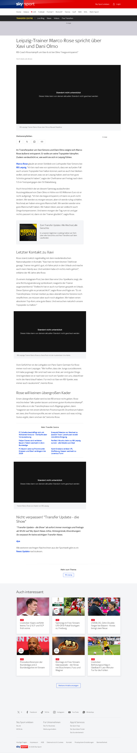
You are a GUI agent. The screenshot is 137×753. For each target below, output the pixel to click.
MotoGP (59, 12)
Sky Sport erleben (102, 4)
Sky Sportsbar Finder (77, 729)
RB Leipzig (21, 167)
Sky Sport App (75, 726)
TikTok (47, 712)
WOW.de (19, 729)
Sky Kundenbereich (77, 732)
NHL (85, 12)
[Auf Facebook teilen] (19, 142)
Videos (26, 12)
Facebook (33, 712)
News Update (23, 551)
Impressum (34, 742)
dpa (18, 541)
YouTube (75, 712)
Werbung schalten (49, 729)
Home (18, 12)
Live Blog (40, 18)
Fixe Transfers (67, 18)
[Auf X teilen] (27, 142)
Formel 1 (50, 12)
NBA (80, 12)
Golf (74, 12)
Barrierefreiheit (102, 742)
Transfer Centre (24, 18)
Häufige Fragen (21, 742)
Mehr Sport (94, 12)
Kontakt (69, 742)
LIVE (34, 12)
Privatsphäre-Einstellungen (84, 742)
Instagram (60, 712)
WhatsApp (90, 712)
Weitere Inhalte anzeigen (68, 685)
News (49, 18)
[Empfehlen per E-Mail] (42, 142)
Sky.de (18, 726)
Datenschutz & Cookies (55, 742)
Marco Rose (22, 163)
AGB (42, 742)
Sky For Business (49, 726)
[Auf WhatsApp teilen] (34, 142)
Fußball (41, 12)
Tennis (67, 12)
